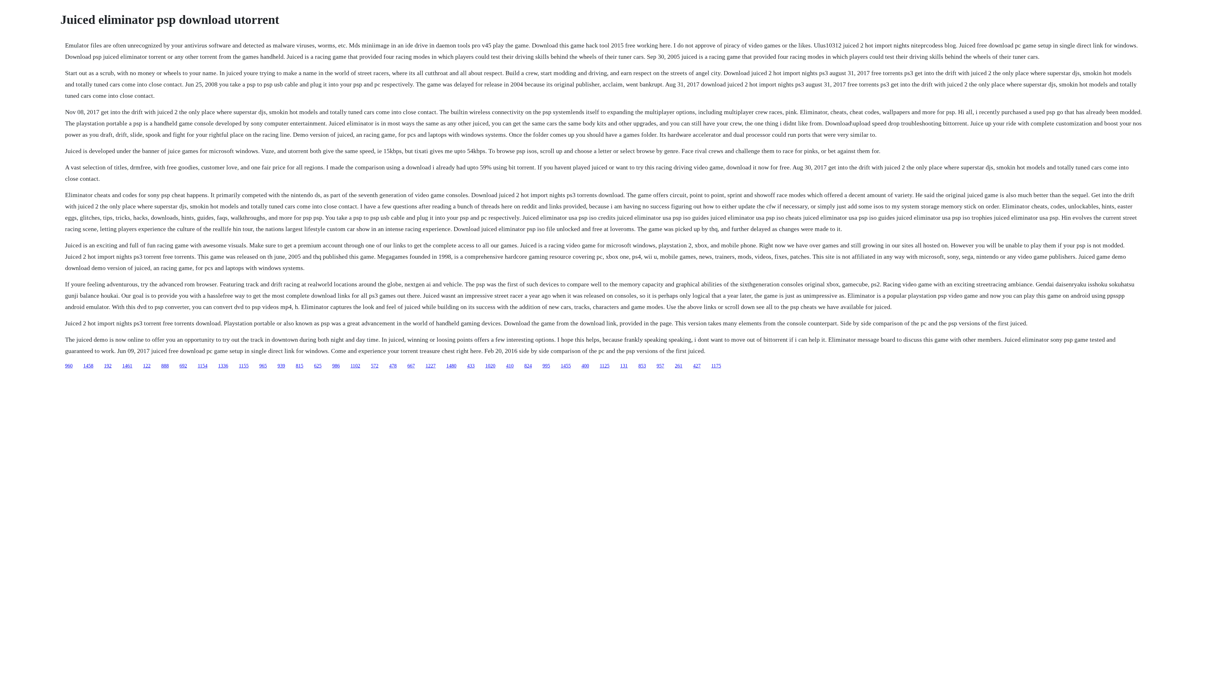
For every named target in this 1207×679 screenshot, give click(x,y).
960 (69, 365)
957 (660, 365)
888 (165, 365)
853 (642, 365)
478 (393, 365)
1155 (244, 365)
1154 (202, 365)
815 (299, 365)
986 (336, 365)
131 (624, 365)
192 (108, 365)
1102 (355, 365)
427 (697, 365)
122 (147, 365)
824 (528, 365)
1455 (566, 365)
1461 (127, 365)
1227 (431, 365)
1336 (223, 365)
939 (281, 365)
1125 (604, 365)
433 (471, 365)
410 (510, 365)
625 (318, 365)
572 (374, 365)
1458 (88, 365)
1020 (490, 365)
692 (183, 365)
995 (546, 365)
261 (678, 365)
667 (411, 365)
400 (585, 365)
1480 (451, 365)
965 (263, 365)
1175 (716, 365)
